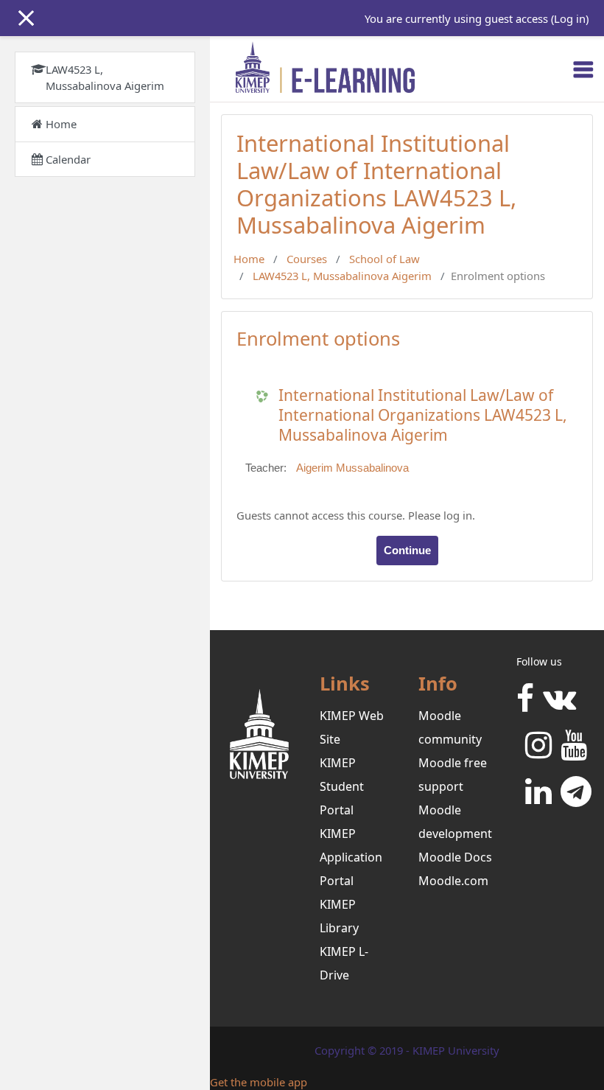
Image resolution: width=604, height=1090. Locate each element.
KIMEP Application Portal (351, 857)
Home (248, 258)
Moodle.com (453, 881)
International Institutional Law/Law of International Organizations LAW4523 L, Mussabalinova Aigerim (422, 415)
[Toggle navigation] (583, 69)
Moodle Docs (455, 857)
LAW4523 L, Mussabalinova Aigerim (342, 275)
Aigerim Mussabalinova (352, 468)
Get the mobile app (258, 1082)
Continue (407, 550)
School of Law (384, 258)
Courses (307, 258)
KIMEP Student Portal (342, 786)
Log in (570, 18)
